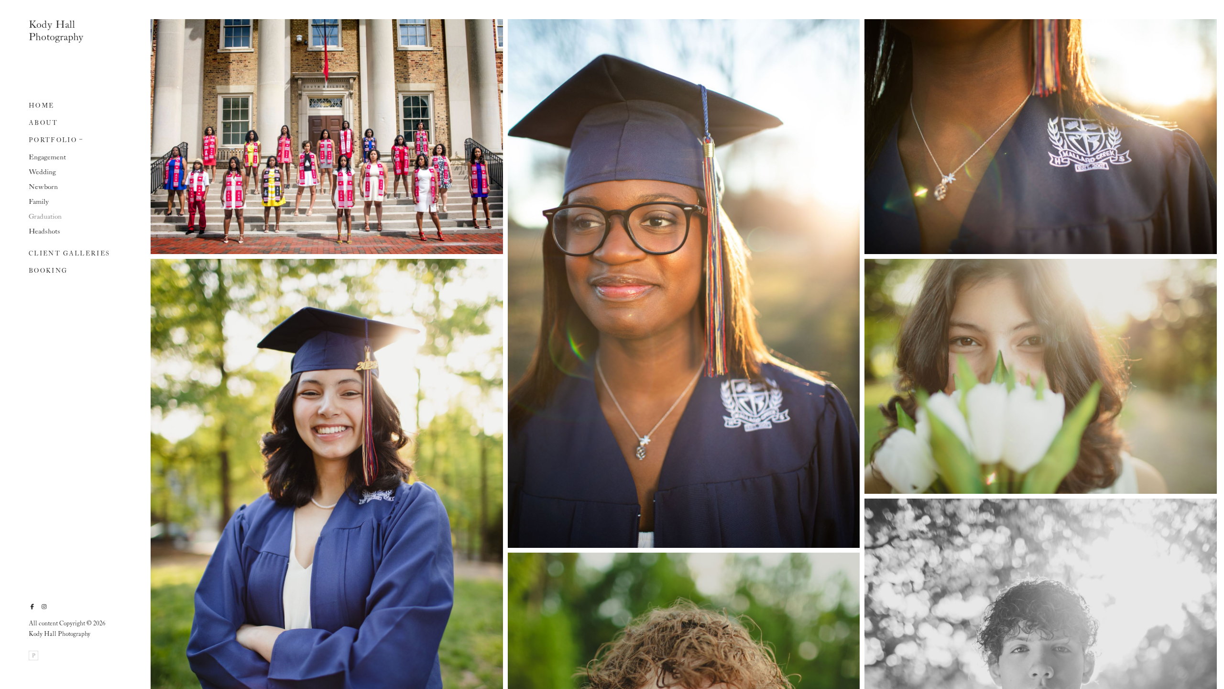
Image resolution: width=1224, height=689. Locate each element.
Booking (48, 271)
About (43, 123)
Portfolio (53, 140)
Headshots (44, 231)
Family (39, 202)
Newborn (43, 187)
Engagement (47, 157)
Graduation (45, 216)
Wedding (42, 172)
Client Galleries (69, 253)
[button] (81, 138)
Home (41, 106)
